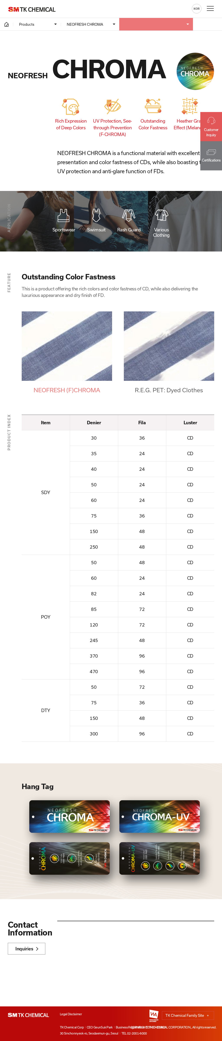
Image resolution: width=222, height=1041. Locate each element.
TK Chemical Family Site (187, 1015)
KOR (197, 8)
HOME (6, 24)
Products (26, 24)
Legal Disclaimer (71, 1014)
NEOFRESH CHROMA (85, 24)
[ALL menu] (210, 8)
